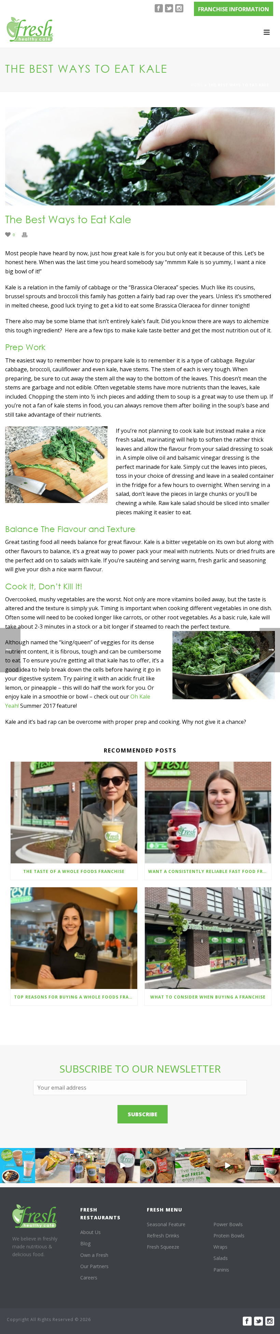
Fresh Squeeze (163, 1247)
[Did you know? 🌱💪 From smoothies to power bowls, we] (17, 1165)
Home (197, 85)
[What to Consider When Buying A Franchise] (208, 938)
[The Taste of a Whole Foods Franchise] (74, 812)
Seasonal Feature (166, 1224)
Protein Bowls (228, 1235)
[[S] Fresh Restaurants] (34, 1216)
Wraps (220, 1247)
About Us (90, 1232)
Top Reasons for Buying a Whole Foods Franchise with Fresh (75, 997)
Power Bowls (228, 1224)
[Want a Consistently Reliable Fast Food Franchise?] (208, 812)
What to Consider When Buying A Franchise (208, 997)
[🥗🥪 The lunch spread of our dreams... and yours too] (157, 1165)
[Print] (28, 234)
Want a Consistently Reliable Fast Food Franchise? (209, 871)
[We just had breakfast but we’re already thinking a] (52, 1165)
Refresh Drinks (163, 1235)
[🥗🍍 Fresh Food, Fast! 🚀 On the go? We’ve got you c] (87, 1165)
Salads (220, 1258)
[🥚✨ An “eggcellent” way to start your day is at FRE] (192, 1165)
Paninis (221, 1269)
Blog (85, 1243)
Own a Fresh (94, 1255)
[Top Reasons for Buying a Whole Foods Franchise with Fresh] (74, 938)
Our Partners (94, 1266)
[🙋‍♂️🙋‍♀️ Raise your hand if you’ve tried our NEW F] (227, 1165)
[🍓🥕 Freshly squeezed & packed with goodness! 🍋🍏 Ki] (122, 1165)
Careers (88, 1277)
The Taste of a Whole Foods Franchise (74, 871)
